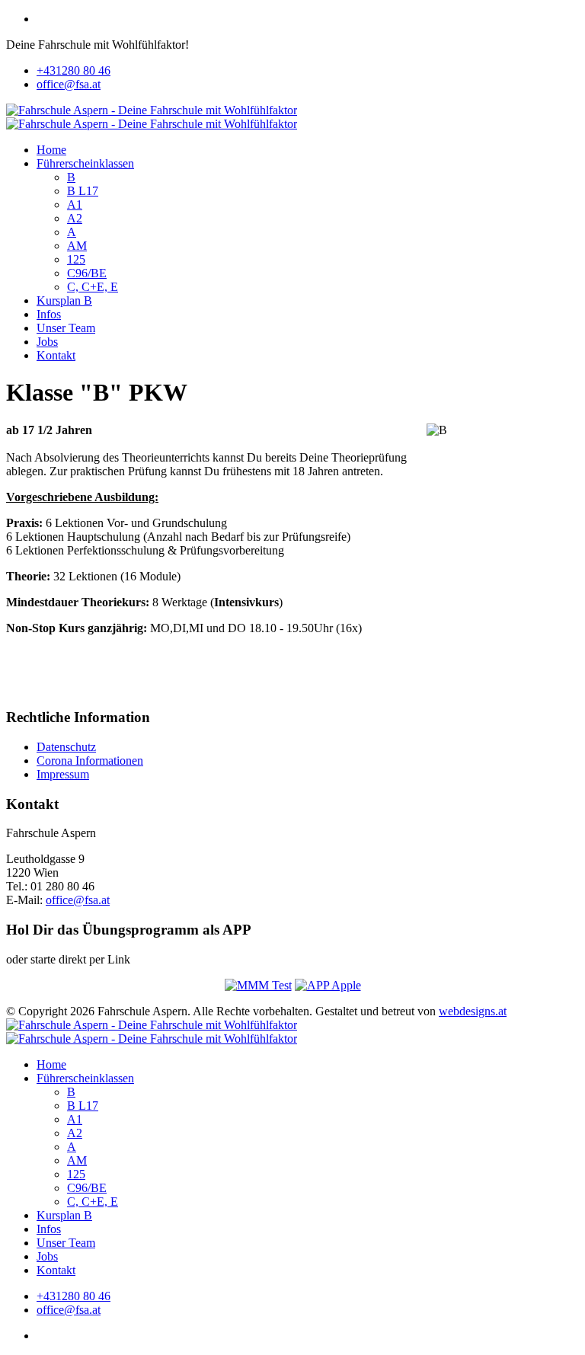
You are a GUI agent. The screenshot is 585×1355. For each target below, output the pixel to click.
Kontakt (56, 355)
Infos (49, 314)
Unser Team (66, 327)
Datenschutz (66, 746)
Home (51, 149)
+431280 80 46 (73, 70)
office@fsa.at (69, 84)
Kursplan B (64, 300)
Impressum (63, 774)
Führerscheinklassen (85, 163)
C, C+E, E (92, 286)
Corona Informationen (90, 760)
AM (77, 245)
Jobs (47, 341)
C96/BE (87, 273)
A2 (74, 218)
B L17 (82, 190)
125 (76, 259)
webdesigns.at (473, 1011)
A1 (74, 204)
